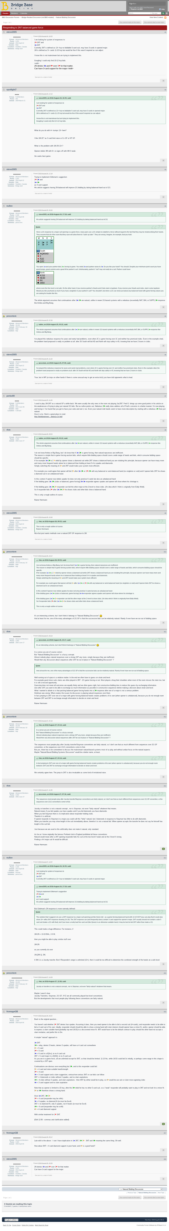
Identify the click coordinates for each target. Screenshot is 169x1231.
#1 (165, 32)
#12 (165, 717)
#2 (165, 90)
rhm (8, 430)
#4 (165, 206)
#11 (165, 632)
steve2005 (11, 32)
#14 (165, 858)
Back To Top (7, 1225)
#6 (165, 355)
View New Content (156, 17)
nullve (9, 206)
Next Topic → (162, 1192)
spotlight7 (11, 89)
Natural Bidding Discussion (66, 17)
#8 (165, 430)
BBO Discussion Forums (10, 17)
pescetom (11, 316)
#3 (165, 169)
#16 (165, 1011)
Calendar (23, 13)
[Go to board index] (18, 6)
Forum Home (16, 1225)
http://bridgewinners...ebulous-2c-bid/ (48, 417)
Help (163, 9)
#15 (165, 973)
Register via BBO (137, 9)
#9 (165, 513)
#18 (165, 1159)
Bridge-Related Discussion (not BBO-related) (38, 17)
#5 (165, 316)
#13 (165, 786)
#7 (165, 396)
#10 (165, 552)
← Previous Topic (131, 1192)
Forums (5, 13)
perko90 (10, 396)
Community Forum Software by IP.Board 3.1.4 (151, 1225)
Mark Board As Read (41, 1225)
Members (14, 13)
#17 (165, 1133)
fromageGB (12, 1011)
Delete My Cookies (28, 1225)
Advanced (166, 13)
